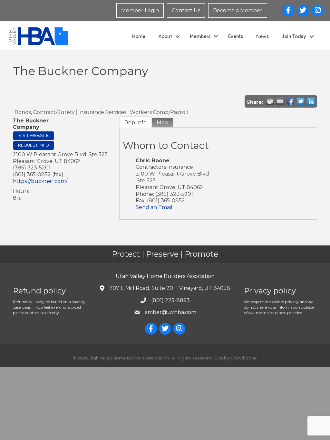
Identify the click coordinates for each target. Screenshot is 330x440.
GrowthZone (243, 357)
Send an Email (154, 207)
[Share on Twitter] (301, 101)
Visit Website (34, 135)
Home (138, 36)
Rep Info (135, 123)
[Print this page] (270, 101)
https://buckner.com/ (40, 181)
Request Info (33, 145)
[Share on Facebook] (290, 101)
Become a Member (237, 10)
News (262, 36)
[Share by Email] (280, 101)
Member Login (140, 10)
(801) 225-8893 (170, 300)
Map (162, 123)
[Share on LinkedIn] (311, 101)
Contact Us (186, 10)
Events (235, 36)
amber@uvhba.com (170, 312)
